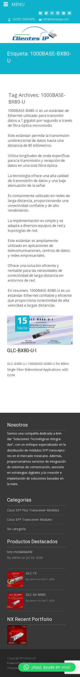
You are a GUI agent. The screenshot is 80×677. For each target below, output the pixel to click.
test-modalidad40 (19, 552)
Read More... (17, 388)
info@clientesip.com (56, 19)
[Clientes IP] (31, 32)
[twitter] (46, 15)
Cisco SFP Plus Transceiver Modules (33, 510)
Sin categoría (16, 529)
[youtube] (69, 15)
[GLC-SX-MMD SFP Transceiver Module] (16, 634)
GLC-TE (31, 573)
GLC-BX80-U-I (21, 350)
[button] (47, 667)
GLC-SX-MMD (36, 594)
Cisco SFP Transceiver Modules (29, 519)
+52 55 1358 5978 (23, 19)
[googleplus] (63, 15)
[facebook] (40, 15)
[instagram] (58, 15)
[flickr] (52, 15)
